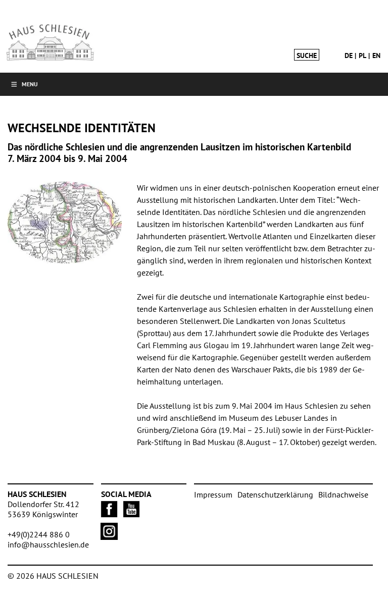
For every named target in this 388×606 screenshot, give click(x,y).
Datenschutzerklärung (275, 494)
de (349, 55)
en (376, 55)
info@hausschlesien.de (48, 544)
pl (362, 55)
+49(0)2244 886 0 (39, 534)
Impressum (213, 494)
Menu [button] (30, 84)
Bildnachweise (343, 494)
